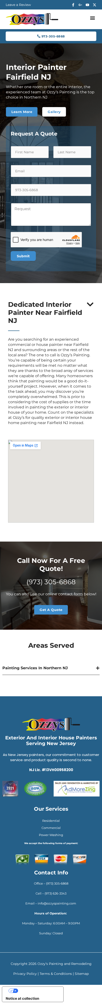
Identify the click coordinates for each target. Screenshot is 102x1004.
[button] (92, 18)
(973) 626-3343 (55, 893)
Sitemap (82, 974)
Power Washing (51, 835)
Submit (23, 256)
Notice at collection (22, 998)
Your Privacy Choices (37, 990)
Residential (51, 821)
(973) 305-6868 (51, 582)
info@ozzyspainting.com (57, 903)
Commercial (51, 828)
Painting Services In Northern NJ (35, 668)
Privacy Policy (25, 974)
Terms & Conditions (56, 974)
